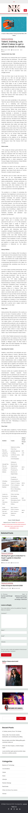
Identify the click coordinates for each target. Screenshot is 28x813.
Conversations (6, 768)
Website (3, 642)
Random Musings (6, 783)
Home (3, 775)
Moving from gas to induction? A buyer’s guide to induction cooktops (13, 558)
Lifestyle (4, 779)
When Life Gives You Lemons (9, 790)
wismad (25, 804)
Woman (4, 793)
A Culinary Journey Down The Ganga (11, 731)
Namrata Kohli (15, 50)
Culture (4, 772)
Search (21, 718)
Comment (4, 613)
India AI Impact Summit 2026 (12, 586)
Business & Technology (7, 38)
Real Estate (5, 786)
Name (3, 630)
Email (3, 636)
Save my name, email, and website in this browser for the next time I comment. (14, 650)
